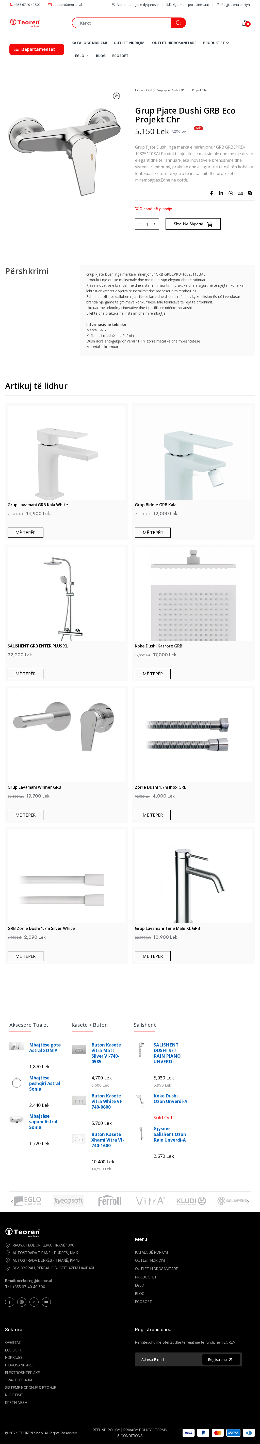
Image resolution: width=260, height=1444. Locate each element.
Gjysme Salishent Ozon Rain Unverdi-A (170, 1134)
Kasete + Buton (90, 1024)
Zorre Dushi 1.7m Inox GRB (161, 787)
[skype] (250, 193)
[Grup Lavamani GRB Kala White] (66, 453)
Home (139, 90)
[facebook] (211, 193)
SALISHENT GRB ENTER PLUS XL (38, 645)
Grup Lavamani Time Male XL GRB (167, 928)
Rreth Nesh (16, 1402)
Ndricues (14, 1357)
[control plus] (155, 224)
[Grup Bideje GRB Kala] (194, 453)
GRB (149, 90)
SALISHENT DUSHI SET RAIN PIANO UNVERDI (167, 1053)
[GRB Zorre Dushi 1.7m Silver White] (66, 876)
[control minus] (139, 224)
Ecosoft (13, 1350)
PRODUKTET (146, 1277)
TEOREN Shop (31, 1433)
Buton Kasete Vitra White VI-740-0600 (107, 1101)
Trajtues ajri (18, 1380)
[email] (240, 193)
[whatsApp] (231, 193)
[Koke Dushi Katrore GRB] (194, 594)
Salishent (145, 1024)
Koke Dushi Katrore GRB (158, 645)
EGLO (139, 1285)
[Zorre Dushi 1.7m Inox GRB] (194, 735)
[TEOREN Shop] (36, 23)
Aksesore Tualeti (29, 1024)
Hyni (247, 4)
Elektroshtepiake (22, 1372)
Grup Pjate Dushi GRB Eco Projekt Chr (181, 90)
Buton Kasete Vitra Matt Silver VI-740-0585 (106, 1053)
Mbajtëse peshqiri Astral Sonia (44, 1083)
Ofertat (13, 1342)
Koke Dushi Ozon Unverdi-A (170, 1098)
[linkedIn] (221, 193)
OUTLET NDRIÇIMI (150, 1260)
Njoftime (14, 1395)
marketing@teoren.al (34, 1280)
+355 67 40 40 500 (28, 1287)
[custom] (9, 1302)
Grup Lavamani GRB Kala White (38, 504)
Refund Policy (106, 1430)
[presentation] (11, 1201)
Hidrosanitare (19, 1365)
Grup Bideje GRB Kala (155, 504)
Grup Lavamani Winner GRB (34, 787)
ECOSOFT (143, 1301)
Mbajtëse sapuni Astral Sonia (43, 1121)
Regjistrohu (230, 4)
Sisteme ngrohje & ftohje (30, 1387)
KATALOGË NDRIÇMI (152, 1252)
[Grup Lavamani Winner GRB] (66, 735)
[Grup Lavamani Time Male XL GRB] (194, 876)
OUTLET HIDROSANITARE (156, 1269)
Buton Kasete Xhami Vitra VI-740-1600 (107, 1140)
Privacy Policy (137, 1430)
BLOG (139, 1293)
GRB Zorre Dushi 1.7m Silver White (41, 928)
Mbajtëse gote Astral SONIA (45, 1047)
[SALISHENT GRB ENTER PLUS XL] (66, 594)
